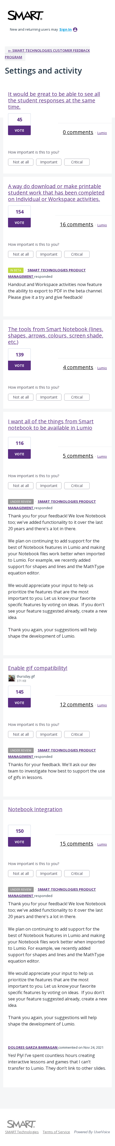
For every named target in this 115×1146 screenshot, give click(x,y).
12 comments (76, 704)
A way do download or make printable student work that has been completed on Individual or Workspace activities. (56, 193)
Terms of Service (56, 1131)
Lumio (102, 132)
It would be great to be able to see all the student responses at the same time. (54, 100)
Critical (80, 162)
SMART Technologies (22, 1131)
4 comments (78, 367)
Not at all (23, 162)
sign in (65, 29)
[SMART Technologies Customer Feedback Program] (26, 15)
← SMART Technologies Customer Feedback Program (47, 53)
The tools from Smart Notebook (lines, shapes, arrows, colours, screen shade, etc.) (55, 335)
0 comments (78, 132)
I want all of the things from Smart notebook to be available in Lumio (51, 424)
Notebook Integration (35, 809)
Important (51, 162)
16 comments (76, 224)
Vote (19, 130)
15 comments (76, 843)
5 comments (78, 455)
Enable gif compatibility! (37, 667)
